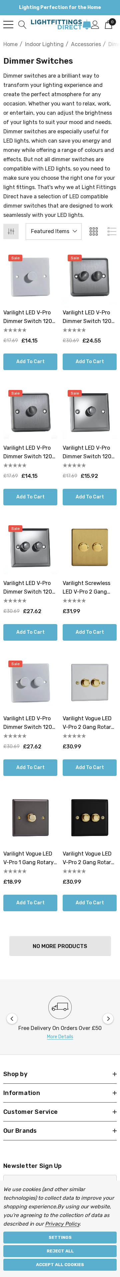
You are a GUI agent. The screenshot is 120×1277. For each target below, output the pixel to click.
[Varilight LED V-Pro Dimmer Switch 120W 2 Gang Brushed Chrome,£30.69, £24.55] (90, 276)
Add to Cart (30, 361)
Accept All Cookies (60, 1264)
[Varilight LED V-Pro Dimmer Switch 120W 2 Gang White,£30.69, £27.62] (30, 682)
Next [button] (108, 1018)
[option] (60, 1018)
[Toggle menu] (8, 25)
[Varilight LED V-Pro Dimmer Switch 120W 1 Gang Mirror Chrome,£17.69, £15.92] (90, 412)
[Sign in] (95, 24)
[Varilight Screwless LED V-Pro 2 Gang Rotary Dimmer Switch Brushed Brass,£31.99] (90, 547)
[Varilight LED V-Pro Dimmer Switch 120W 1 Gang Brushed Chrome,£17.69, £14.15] (30, 412)
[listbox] (54, 231)
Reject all (60, 1250)
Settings (60, 1237)
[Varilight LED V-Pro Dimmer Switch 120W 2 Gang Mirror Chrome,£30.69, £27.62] (30, 547)
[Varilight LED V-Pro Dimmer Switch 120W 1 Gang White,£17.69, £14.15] (30, 276)
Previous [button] (12, 1018)
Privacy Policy (62, 1224)
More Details (60, 1037)
